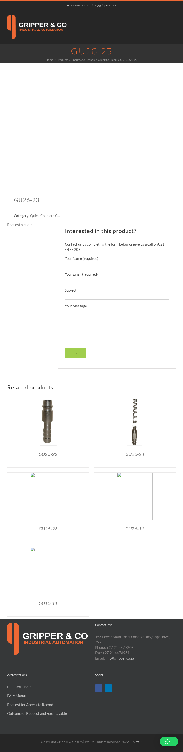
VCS (139, 742)
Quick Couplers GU (45, 215)
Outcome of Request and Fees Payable (37, 713)
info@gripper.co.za (104, 5)
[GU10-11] (48, 550)
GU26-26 (48, 528)
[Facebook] (98, 688)
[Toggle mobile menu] (174, 17)
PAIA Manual (17, 695)
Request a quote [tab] (20, 224)
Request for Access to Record (30, 704)
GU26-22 (48, 454)
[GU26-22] (48, 401)
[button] (169, 741)
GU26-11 (134, 528)
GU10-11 (48, 603)
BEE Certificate (19, 687)
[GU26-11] (135, 475)
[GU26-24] (135, 401)
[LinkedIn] (108, 688)
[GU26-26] (48, 475)
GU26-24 (134, 454)
